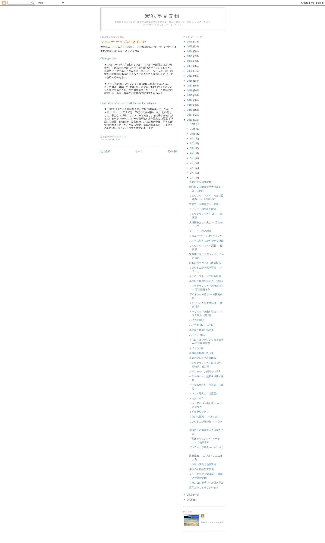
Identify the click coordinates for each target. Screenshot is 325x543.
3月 (192, 168)
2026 (190, 41)
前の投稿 (173, 151)
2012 (190, 110)
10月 (193, 133)
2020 (190, 71)
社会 (118, 139)
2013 (190, 105)
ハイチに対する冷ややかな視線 (206, 240)
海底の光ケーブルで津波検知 (205, 262)
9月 (192, 138)
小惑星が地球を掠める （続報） (206, 281)
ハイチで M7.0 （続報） (202, 325)
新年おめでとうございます (204, 487)
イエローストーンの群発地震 (205, 276)
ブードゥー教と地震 (200, 230)
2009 (190, 494)
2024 (190, 51)
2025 (190, 46)
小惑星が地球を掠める (201, 330)
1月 (192, 177)
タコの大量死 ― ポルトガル (204, 416)
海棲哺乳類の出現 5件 (201, 353)
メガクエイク (196, 398)
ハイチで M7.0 (197, 334)
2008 (190, 499)
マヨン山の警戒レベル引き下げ (206, 482)
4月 (192, 163)
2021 (190, 66)
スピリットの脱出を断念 (202, 209)
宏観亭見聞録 (162, 16)
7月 (192, 148)
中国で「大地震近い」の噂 (204, 204)
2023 (190, 56)
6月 (192, 153)
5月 (192, 158)
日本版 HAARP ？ (199, 411)
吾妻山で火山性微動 (200, 182)
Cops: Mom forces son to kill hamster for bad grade (128, 103)
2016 (190, 90)
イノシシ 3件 (196, 348)
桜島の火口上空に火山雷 (202, 358)
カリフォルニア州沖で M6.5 (204, 371)
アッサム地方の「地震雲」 (204, 393)
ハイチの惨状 (196, 320)
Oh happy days (108, 58)
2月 (192, 172)
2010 (190, 119)
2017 (190, 85)
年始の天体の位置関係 (201, 469)
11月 (193, 128)
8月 (192, 143)
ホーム (139, 151)
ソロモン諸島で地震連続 (202, 464)
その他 (111, 139)
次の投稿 (105, 151)
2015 (190, 95)
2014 (190, 100)
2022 (190, 61)
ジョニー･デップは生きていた (205, 235)
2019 (190, 75)
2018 (190, 80)
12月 (193, 124)
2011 (190, 115)
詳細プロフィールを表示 (212, 522)
